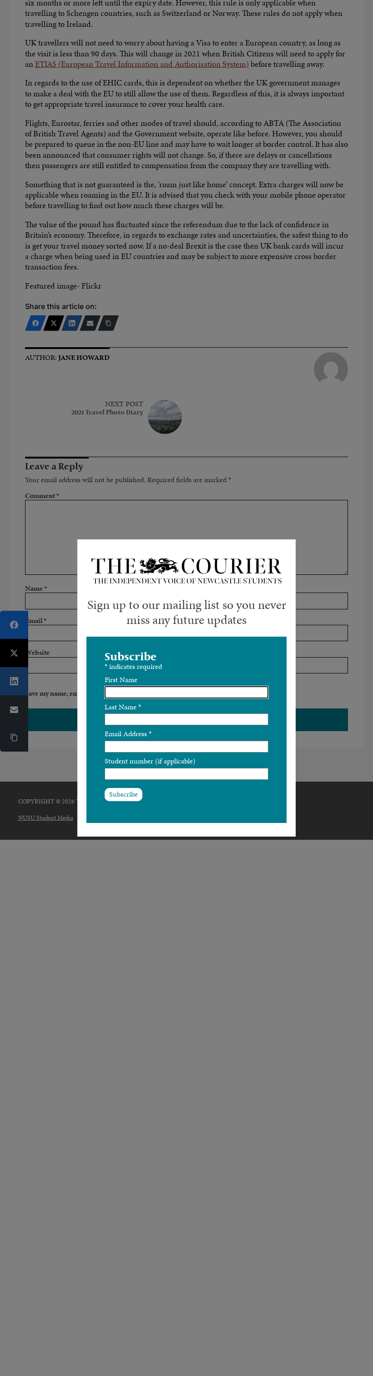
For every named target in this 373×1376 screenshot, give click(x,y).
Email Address (128, 733)
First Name (121, 679)
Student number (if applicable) (150, 761)
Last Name (123, 707)
